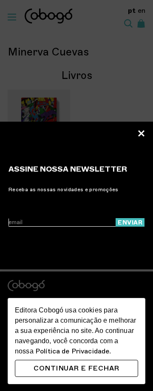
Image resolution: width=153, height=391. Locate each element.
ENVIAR (130, 222)
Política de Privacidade (72, 351)
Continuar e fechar (76, 368)
